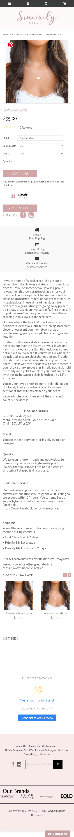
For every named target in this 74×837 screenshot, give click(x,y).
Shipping (63, 750)
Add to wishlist (20, 208)
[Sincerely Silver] (37, 18)
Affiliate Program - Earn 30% (19, 750)
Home (6, 34)
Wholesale (45, 754)
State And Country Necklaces (27, 34)
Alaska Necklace (55, 613)
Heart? (6, 153)
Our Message (49, 746)
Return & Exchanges (45, 750)
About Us (21, 746)
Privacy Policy (30, 754)
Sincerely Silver (40, 811)
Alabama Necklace (19, 613)
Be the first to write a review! (37, 718)
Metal (6, 138)
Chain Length (9, 145)
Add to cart (19, 173)
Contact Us (34, 746)
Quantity (7, 161)
